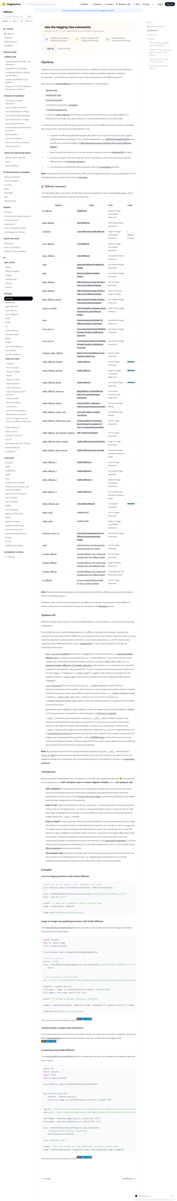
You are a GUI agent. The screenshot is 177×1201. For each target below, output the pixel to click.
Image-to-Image (13, 371)
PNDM (7, 338)
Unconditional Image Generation (13, 102)
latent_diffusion (48, 282)
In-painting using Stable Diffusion (158, 67)
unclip (44, 545)
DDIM (7, 318)
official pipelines (53, 848)
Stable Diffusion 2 (12, 427)
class (89, 796)
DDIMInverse (10, 470)
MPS (6, 197)
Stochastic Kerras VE (13, 529)
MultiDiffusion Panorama (16, 414)
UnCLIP (8, 439)
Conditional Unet (53, 95)
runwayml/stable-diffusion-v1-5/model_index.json (69, 665)
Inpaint (9, 375)
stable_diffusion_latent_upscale (54, 450)
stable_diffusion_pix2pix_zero (54, 412)
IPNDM (8, 505)
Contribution (105, 166)
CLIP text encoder (54, 100)
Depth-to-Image (13, 379)
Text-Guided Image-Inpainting (17, 115)
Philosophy (8, 243)
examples (83, 177)
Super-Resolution (13, 387)
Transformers (86, 643)
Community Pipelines (13, 138)
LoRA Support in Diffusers (14, 232)
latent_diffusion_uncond (51, 299)
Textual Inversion (11, 220)
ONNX (6, 189)
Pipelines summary (75, 161)
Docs (138, 4)
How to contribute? (12, 247)
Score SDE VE (10, 350)
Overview (8, 212)
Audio (7, 161)
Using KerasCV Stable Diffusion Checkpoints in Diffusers (18, 88)
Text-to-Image (12, 367)
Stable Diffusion (10, 41)
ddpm (44, 264)
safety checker (63, 114)
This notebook (53, 1038)
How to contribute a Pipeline (17, 142)
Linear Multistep (12, 509)
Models (85, 4)
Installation (9, 45)
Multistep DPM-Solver (14, 513)
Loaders (8, 287)
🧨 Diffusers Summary (155, 26)
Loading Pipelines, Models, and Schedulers (18, 63)
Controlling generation (14, 123)
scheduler (73, 104)
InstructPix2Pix (12, 398)
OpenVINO (8, 193)
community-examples (115, 840)
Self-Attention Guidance (16, 410)
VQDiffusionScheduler (14, 545)
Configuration (11, 279)
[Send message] (171, 1195)
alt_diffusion (47, 211)
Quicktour (8, 37)
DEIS (7, 478)
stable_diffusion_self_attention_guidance (58, 433)
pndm (44, 320)
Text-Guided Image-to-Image (17, 111)
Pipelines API (118, 152)
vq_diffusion (47, 580)
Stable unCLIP (11, 431)
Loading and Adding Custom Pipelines (16, 81)
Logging (8, 275)
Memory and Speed (12, 177)
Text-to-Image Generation (16, 107)
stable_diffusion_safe (50, 504)
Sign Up (170, 4)
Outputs (8, 283)
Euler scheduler (11, 497)
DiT (6, 326)
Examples (103, 606)
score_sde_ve (48, 329)
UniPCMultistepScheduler (15, 533)
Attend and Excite (13, 402)
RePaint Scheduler (12, 521)
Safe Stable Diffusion (14, 346)
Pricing (146, 4)
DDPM (7, 322)
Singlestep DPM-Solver (14, 525)
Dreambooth (9, 224)
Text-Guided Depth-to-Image (17, 119)
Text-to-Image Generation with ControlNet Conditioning (18, 420)
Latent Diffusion (12, 330)
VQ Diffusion (10, 451)
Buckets (124, 4)
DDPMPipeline (98, 737)
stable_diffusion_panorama (52, 391)
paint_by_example (49, 308)
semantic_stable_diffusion (52, 353)
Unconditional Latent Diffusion (18, 443)
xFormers (8, 185)
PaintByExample (12, 334)
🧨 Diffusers (9, 33)
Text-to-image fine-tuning (15, 228)
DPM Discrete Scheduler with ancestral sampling (17, 488)
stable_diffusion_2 (49, 462)
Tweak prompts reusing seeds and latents (158, 60)
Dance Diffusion (11, 314)
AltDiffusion (10, 302)
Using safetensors (12, 146)
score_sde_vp (48, 341)
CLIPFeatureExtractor (57, 109)
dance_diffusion (48, 256)
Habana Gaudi (10, 201)
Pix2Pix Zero (11, 406)
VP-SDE (8, 541)
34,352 (30, 21)
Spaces (110, 4)
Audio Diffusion (11, 306)
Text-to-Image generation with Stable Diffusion (159, 44)
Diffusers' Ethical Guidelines (15, 251)
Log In (160, 4)
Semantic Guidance (13, 354)
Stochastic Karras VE (13, 435)
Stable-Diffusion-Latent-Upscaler (16, 393)
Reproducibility (11, 134)
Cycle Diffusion (11, 310)
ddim (44, 273)
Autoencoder (52, 90)
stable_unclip (47, 512)
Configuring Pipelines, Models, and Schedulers (17, 74)
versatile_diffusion (49, 554)
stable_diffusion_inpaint (51, 382)
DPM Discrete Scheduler (15, 482)
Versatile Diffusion (12, 447)
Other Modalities (12, 165)
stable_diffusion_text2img (52, 362)
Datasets (98, 4)
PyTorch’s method (106, 713)
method (57, 653)
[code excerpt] (132, 884)
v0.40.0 (102, 10)
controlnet (46, 231)
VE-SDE (8, 537)
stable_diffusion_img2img (52, 370)
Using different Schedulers (16, 68)
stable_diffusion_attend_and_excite (56, 421)
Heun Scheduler (11, 501)
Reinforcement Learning (15, 157)
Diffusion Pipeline (12, 271)
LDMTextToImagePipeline (117, 139)
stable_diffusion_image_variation (55, 441)
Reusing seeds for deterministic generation (18, 129)
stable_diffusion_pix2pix (51, 403)
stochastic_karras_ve (50, 533)
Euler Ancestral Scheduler (15, 493)
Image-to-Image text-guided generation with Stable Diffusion (160, 52)
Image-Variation (12, 383)
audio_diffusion (48, 223)
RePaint (8, 342)
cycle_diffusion (48, 244)
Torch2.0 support (11, 181)
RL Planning (10, 557)
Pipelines (148, 22)
